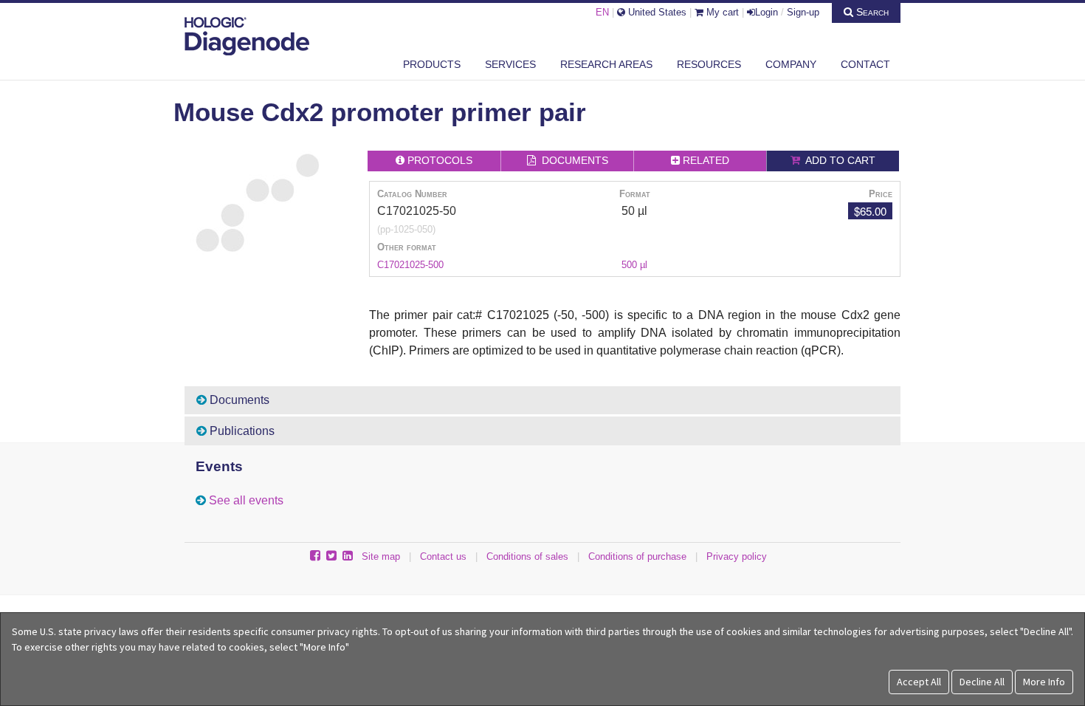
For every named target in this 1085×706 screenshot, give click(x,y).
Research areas (606, 64)
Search (871, 12)
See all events (246, 500)
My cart (721, 12)
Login (766, 12)
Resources (709, 64)
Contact (865, 64)
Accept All (919, 681)
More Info (1044, 681)
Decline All (982, 681)
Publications (241, 431)
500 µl (634, 264)
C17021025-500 (410, 264)
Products (432, 64)
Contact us (443, 556)
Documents (238, 400)
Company (790, 64)
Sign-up (803, 12)
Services (510, 64)
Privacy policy (736, 556)
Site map (381, 556)
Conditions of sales (527, 556)
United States (655, 12)
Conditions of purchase (637, 556)
